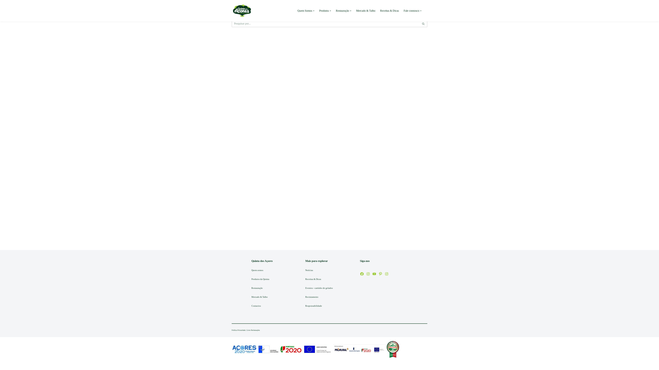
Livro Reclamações (253, 330)
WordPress (258, 365)
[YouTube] (374, 274)
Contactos (256, 306)
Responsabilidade (313, 306)
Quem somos (257, 270)
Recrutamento (311, 297)
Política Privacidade (238, 330)
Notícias (309, 270)
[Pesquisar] (423, 23)
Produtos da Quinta (260, 279)
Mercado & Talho (365, 10)
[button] (313, 10)
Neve (235, 365)
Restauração (257, 288)
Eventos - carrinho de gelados (319, 288)
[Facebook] (362, 274)
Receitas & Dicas (389, 10)
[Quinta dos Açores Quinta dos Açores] (242, 10)
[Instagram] (368, 274)
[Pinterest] (380, 274)
